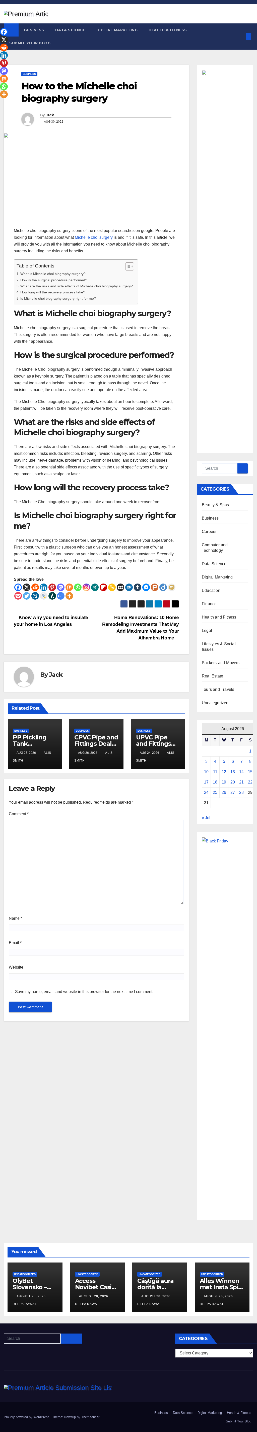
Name (15, 918)
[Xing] (95, 587)
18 (215, 782)
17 (206, 782)
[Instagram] (86, 587)
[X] (26, 587)
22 (250, 782)
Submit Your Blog (29, 43)
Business (34, 30)
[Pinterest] (52, 587)
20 (232, 782)
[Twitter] (26, 596)
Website (16, 967)
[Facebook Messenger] (146, 587)
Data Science (70, 30)
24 (206, 792)
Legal (207, 630)
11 (215, 772)
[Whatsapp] (78, 587)
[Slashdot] (52, 596)
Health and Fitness (219, 617)
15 (250, 772)
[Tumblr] (137, 587)
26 (224, 792)
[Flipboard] (103, 587)
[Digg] (35, 596)
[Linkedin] (43, 587)
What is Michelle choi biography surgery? (53, 274)
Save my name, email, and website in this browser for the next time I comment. (84, 992)
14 (241, 772)
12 (224, 772)
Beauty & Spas (215, 505)
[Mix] (69, 587)
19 (224, 782)
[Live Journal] (43, 596)
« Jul (206, 818)
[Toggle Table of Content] (127, 266)
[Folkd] (129, 587)
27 (232, 792)
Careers (209, 531)
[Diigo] (163, 587)
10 (206, 772)
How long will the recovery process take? (52, 292)
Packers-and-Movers (221, 663)
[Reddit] (35, 587)
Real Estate (212, 676)
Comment (19, 814)
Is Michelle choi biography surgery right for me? (58, 298)
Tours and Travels (218, 689)
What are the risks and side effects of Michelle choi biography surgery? (76, 286)
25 (215, 792)
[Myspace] (120, 587)
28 (241, 792)
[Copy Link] (112, 587)
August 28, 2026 (32, 1296)
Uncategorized (215, 703)
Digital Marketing (117, 30)
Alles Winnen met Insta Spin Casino (221, 1287)
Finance (209, 604)
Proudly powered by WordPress (27, 1417)
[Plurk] (154, 587)
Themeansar (90, 1417)
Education (211, 590)
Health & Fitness (168, 30)
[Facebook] (18, 587)
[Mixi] (171, 587)
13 (232, 772)
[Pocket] (18, 596)
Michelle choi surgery (94, 237)
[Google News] (61, 596)
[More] (69, 596)
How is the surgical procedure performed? (53, 280)
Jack (50, 115)
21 (241, 782)
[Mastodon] (61, 587)
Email (15, 943)
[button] (240, 36)
